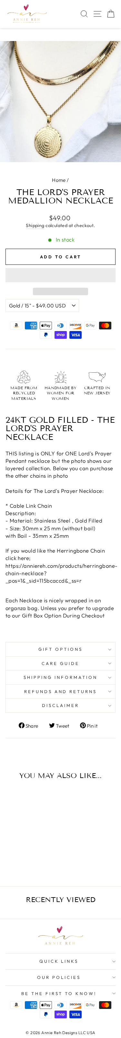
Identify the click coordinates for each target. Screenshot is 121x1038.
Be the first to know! (58, 993)
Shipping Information (60, 677)
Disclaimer (60, 705)
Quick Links (59, 961)
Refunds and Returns (60, 691)
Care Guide (60, 663)
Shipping (35, 225)
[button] (60, 275)
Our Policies (59, 977)
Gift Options (60, 649)
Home (59, 180)
